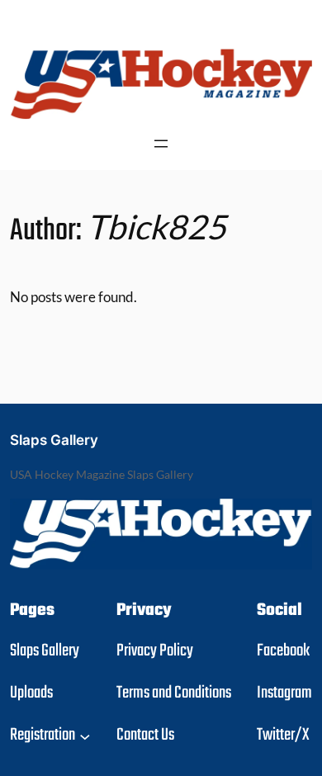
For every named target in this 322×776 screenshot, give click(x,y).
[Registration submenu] (85, 735)
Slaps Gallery (54, 440)
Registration (42, 735)
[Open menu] (161, 144)
